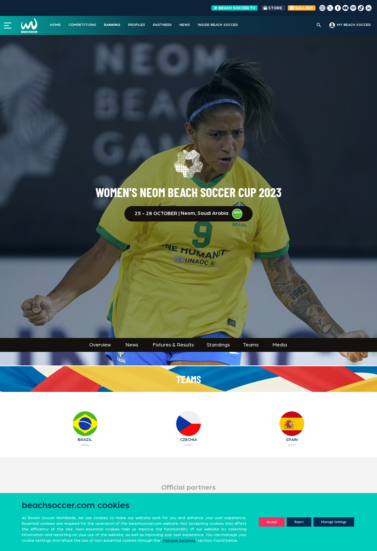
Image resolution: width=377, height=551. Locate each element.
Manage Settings (333, 522)
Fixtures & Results (173, 344)
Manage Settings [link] (179, 540)
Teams (251, 344)
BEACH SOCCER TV (237, 8)
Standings (218, 344)
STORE (275, 8)
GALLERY (303, 8)
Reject (299, 522)
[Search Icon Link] (319, 25)
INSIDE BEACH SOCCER (218, 25)
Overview (100, 344)
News (131, 344)
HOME (55, 25)
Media (279, 344)
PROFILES (136, 25)
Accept (271, 522)
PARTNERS (162, 25)
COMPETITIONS (82, 25)
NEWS (185, 25)
